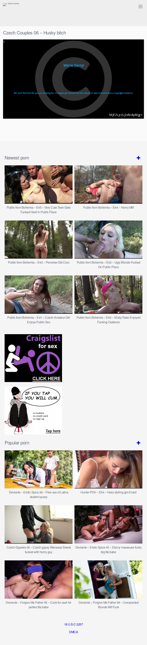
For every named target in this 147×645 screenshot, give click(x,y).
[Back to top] (140, 636)
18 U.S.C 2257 (73, 624)
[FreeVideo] (11, 4)
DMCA (73, 632)
